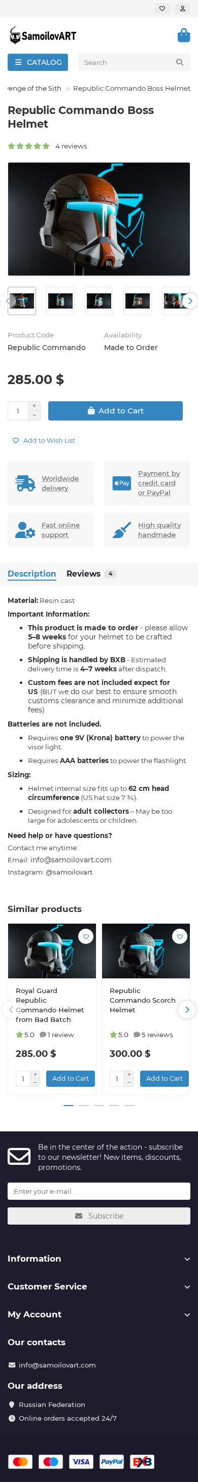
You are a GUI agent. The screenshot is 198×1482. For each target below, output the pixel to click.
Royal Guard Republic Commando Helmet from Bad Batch (50, 1004)
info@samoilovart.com (57, 1365)
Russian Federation (52, 1404)
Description (32, 574)
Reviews (89, 574)
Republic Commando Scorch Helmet (143, 1000)
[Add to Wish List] (85, 936)
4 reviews (69, 146)
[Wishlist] (162, 8)
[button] (8, 301)
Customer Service (47, 1286)
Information (34, 1258)
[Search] (180, 62)
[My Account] (182, 8)
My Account (34, 1314)
